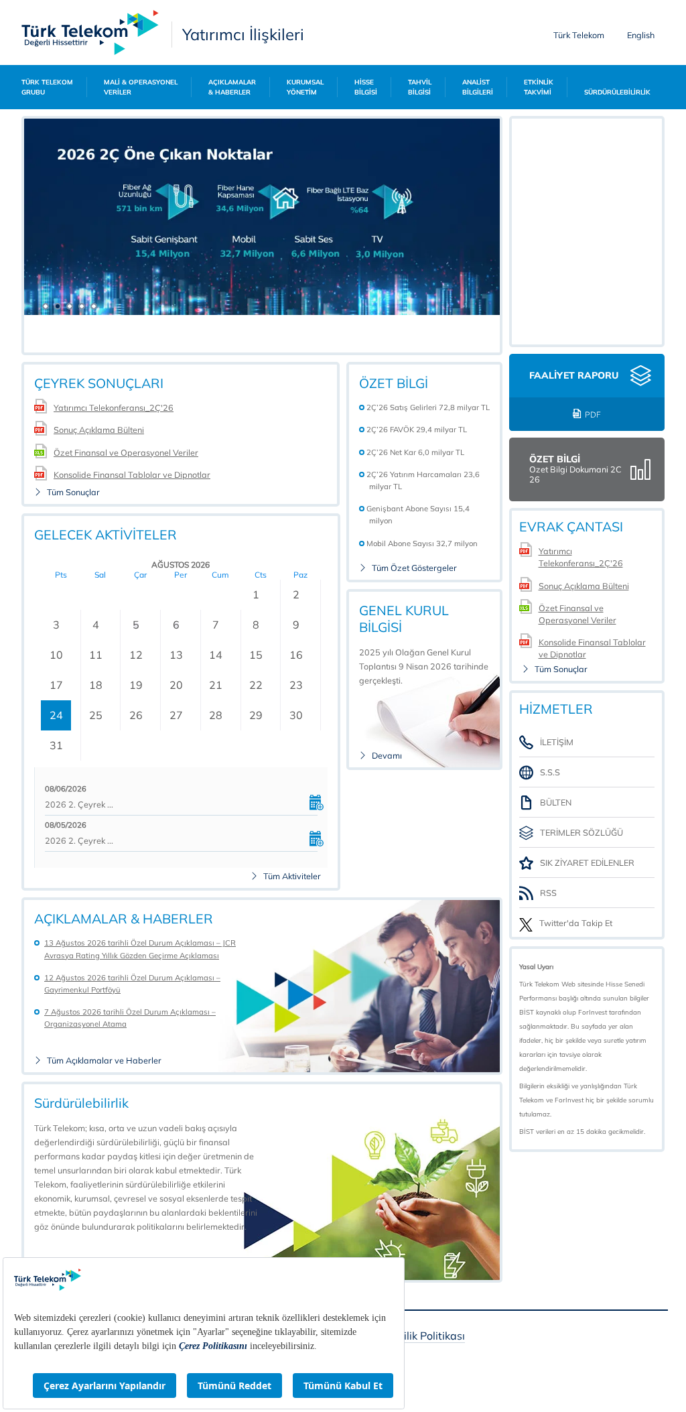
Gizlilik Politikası (425, 1336)
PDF (593, 414)
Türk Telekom (578, 34)
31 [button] (56, 745)
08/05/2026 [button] (65, 825)
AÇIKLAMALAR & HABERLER (232, 87)
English (641, 34)
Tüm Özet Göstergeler (414, 568)
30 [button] (296, 715)
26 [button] (136, 715)
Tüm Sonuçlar (73, 492)
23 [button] (296, 685)
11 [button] (95, 654)
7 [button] (215, 624)
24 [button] (56, 715)
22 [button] (256, 685)
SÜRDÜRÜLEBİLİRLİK (617, 92)
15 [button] (256, 654)
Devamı (387, 756)
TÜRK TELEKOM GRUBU (47, 87)
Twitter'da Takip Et (575, 923)
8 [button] (256, 624)
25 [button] (95, 715)
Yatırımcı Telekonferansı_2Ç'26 (114, 407)
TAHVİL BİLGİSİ (419, 87)
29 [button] (256, 715)
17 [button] (56, 685)
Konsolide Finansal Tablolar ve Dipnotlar (132, 474)
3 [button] (56, 624)
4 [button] (95, 624)
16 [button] (296, 654)
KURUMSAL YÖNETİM (305, 87)
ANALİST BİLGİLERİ (477, 87)
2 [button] (296, 594)
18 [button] (95, 685)
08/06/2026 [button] (65, 788)
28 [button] (215, 715)
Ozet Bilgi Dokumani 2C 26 (575, 474)
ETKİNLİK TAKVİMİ (538, 87)
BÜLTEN (555, 802)
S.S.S (550, 772)
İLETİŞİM (556, 741)
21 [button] (215, 685)
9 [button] (296, 624)
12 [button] (136, 654)
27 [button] (176, 715)
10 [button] (56, 654)
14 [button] (215, 654)
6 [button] (176, 624)
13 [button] (176, 654)
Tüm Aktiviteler (292, 876)
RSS (548, 892)
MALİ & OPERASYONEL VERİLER (141, 87)
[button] (42, 304)
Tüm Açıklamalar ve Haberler (104, 1060)
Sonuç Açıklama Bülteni (99, 429)
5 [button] (136, 624)
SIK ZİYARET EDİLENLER (587, 862)
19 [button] (136, 685)
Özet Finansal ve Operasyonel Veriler (126, 452)
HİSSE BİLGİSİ (365, 87)
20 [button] (176, 685)
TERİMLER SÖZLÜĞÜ (581, 832)
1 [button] (256, 594)
